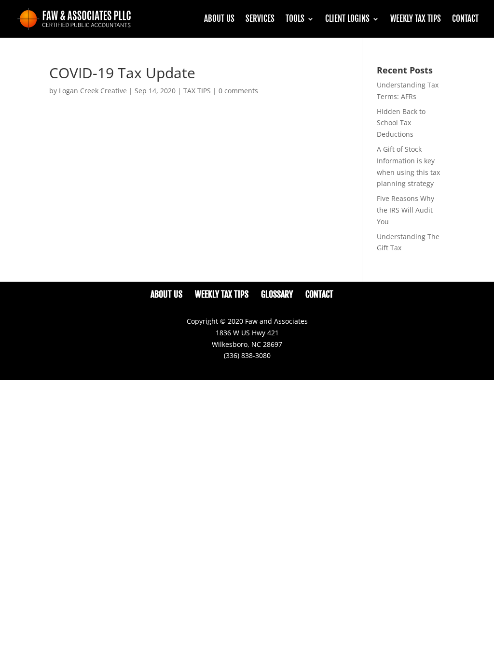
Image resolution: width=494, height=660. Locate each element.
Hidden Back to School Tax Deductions (401, 123)
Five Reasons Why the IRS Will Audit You (405, 210)
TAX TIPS (197, 90)
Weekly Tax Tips (415, 19)
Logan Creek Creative (93, 90)
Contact (465, 19)
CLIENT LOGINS (347, 19)
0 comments (238, 90)
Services (260, 19)
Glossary (277, 294)
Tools (295, 19)
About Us (219, 19)
